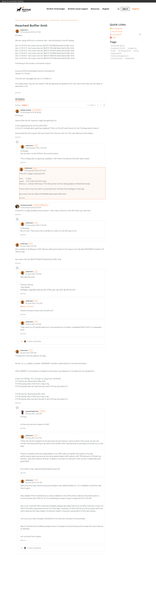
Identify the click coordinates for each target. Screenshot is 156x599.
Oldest (24, 105)
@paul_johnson (27, 306)
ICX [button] (113, 51)
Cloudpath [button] (132, 48)
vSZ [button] (136, 51)
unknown (24, 30)
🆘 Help (113, 37)
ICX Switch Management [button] (119, 56)
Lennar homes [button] (116, 58)
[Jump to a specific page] (104, 105)
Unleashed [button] (129, 58)
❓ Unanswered (125, 34)
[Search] (118, 9)
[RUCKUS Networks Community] (23, 9)
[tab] (20, 99)
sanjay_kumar (25, 110)
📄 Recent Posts (116, 32)
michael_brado (26, 205)
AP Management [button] (124, 51)
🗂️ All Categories (116, 29)
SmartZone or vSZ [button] (118, 48)
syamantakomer (32, 411)
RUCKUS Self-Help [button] (117, 46)
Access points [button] (116, 53)
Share (18, 93)
